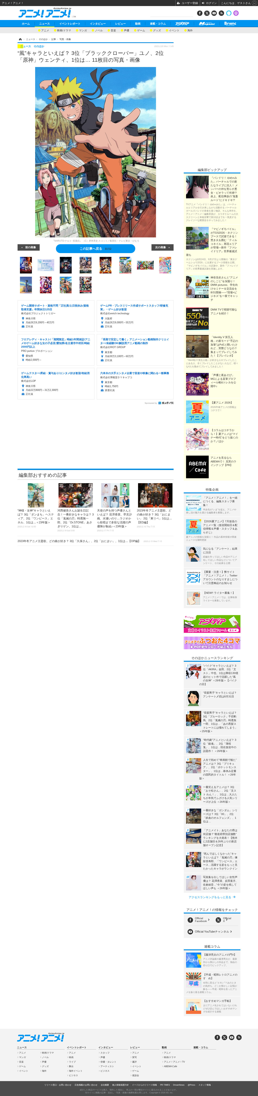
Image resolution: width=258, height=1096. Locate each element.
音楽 (113, 30)
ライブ (72, 1062)
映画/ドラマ (64, 30)
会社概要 (105, 1085)
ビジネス (73, 1075)
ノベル (99, 30)
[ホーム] (20, 39)
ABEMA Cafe (170, 1066)
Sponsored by (151, 403)
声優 (126, 30)
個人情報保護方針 (120, 1085)
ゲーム (141, 30)
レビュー (120, 23)
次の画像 (160, 247)
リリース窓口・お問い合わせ (57, 1085)
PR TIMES (165, 1085)
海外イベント (76, 1071)
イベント (174, 30)
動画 (138, 23)
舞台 (71, 1066)
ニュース (44, 23)
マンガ (83, 30)
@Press (191, 1085)
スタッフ (105, 1052)
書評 (134, 1062)
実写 (134, 1057)
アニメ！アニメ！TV (174, 1062)
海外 (190, 30)
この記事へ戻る (95, 248)
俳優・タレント (108, 1062)
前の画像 (30, 247)
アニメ (45, 30)
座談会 (135, 1075)
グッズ (157, 30)
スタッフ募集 (205, 1085)
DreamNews (179, 1085)
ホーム (26, 23)
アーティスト (107, 1066)
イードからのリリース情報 (144, 1085)
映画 (71, 1057)
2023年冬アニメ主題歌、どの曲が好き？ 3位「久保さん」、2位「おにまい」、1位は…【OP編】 (90, 541)
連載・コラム (158, 23)
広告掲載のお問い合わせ (86, 1085)
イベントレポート (69, 23)
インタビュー (98, 23)
